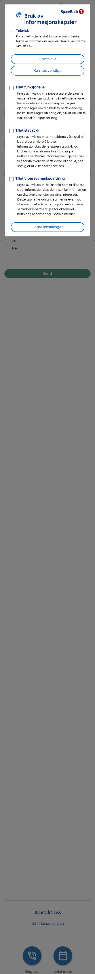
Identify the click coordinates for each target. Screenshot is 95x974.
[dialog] (47, 120)
